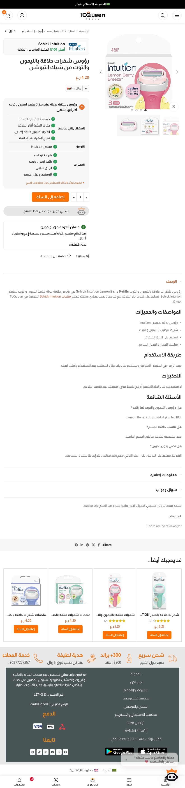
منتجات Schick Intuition (55, 296)
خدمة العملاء (16, 655)
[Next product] (5, 31)
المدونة (136, 674)
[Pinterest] (32, 752)
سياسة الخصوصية (136, 698)
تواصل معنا (136, 723)
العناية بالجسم (55, 31)
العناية (71, 31)
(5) (150, 620)
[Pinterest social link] (87, 545)
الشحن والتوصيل (136, 706)
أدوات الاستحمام (32, 31)
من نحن (136, 682)
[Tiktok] (39, 752)
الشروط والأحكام (136, 690)
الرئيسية (84, 31)
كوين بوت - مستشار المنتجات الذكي (136, 739)
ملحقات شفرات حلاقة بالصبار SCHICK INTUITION (55, 615)
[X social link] (93, 545)
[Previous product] (14, 31)
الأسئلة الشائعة (136, 731)
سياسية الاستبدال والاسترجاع (136, 714)
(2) (106, 620)
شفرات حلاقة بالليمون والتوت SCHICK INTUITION (99, 615)
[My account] (22, 15)
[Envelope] (52, 752)
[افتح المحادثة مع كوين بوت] (172, 775)
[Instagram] (46, 752)
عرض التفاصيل (77, 244)
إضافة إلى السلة (50, 197)
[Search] (163, 15)
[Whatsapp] (59, 752)
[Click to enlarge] (173, 106)
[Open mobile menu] (177, 15)
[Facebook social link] (98, 545)
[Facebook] (65, 752)
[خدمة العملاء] (38, 658)
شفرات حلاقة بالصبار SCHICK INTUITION (150, 615)
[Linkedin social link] (82, 545)
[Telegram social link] (76, 545)
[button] (159, 635)
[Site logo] (92, 15)
